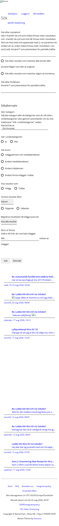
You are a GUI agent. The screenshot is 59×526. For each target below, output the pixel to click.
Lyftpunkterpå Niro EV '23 (25, 329)
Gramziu (37, 518)
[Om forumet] (24, 128)
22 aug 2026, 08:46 (21, 302)
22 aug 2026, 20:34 (21, 285)
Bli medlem (38, 13)
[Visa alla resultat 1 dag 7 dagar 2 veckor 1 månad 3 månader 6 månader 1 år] (9, 222)
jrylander (8, 320)
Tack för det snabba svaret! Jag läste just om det (33, 412)
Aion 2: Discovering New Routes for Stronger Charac (33, 461)
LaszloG (7, 302)
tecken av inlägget (25, 241)
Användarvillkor (29, 490)
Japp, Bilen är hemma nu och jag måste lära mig (35, 297)
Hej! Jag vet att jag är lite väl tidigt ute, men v (33, 332)
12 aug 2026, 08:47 (21, 417)
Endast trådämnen (14, 168)
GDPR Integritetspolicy (29, 504)
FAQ (17, 486)
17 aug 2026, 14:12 (21, 320)
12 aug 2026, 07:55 (21, 452)
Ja (6, 141)
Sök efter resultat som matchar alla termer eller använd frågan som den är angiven (26, 63)
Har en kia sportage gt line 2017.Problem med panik (33, 279)
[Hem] (13, 4)
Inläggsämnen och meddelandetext (22, 154)
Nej (16, 141)
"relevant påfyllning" (22, 315)
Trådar (22, 188)
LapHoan (8, 469)
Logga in (25, 13)
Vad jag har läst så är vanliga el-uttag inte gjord (33, 429)
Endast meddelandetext (17, 161)
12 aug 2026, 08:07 (21, 434)
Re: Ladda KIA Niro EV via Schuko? (29, 294)
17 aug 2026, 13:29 (21, 337)
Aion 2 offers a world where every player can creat (33, 464)
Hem (10, 486)
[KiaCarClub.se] (24, 125)
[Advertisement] (29, 371)
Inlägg (8, 188)
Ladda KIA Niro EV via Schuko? (27, 443)
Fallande (25, 208)
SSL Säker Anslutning (29, 509)
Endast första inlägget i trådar (19, 175)
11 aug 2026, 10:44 (21, 469)
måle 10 (7, 285)
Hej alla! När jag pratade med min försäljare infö (33, 447)
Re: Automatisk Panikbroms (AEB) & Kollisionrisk (33, 276)
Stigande (9, 208)
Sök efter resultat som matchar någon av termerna (29, 73)
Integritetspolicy (44, 486)
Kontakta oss (28, 486)
